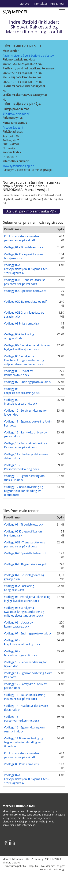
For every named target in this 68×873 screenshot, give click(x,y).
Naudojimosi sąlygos (53, 866)
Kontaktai (40, 4)
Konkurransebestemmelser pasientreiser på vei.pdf (22, 238)
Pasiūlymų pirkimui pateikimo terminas (28, 68)
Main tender (11, 51)
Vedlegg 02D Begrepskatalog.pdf (25, 302)
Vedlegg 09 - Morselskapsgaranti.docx (20, 402)
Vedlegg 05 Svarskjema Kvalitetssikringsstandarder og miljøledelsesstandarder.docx (24, 360)
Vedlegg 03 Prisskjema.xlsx (21, 323)
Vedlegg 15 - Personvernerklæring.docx (21, 467)
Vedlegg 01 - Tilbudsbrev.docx (23, 247)
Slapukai (34, 866)
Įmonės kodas (12, 152)
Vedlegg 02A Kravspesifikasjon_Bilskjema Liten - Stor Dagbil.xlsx (26, 269)
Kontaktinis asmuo (15, 123)
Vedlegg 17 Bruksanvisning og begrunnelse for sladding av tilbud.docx (23, 491)
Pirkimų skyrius (13, 118)
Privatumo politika (15, 866)
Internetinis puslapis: (16, 161)
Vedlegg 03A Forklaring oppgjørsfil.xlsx (19, 336)
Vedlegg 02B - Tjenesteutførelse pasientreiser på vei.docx (24, 282)
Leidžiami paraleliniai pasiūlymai (24, 86)
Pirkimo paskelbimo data (19, 59)
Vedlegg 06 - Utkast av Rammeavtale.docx (18, 373)
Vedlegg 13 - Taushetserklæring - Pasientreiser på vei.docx (25, 445)
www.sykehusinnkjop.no (18, 166)
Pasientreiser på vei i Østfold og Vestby (28, 56)
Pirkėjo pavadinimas (16, 109)
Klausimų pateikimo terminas (22, 77)
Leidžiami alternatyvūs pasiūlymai (25, 95)
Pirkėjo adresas (13, 131)
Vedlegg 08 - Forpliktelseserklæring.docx (22, 391)
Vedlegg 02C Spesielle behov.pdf (25, 291)
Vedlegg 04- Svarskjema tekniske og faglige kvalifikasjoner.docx (27, 347)
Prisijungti (57, 4)
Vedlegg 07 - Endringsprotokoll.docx (27, 382)
